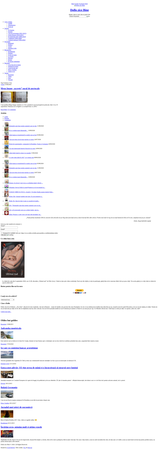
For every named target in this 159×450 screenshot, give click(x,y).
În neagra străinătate (14, 61)
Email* (3, 229)
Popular (6, 118)
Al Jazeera (11, 30)
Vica (24, 447)
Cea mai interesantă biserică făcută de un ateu (22, 148)
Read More (4, 109)
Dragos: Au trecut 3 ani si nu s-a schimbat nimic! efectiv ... (26, 183)
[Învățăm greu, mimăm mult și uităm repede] (7, 437)
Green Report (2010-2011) (16, 35)
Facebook (82, 4)
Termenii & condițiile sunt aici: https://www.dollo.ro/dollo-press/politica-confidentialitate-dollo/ (30, 233)
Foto (9, 78)
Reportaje (11, 75)
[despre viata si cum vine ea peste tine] (79, 5)
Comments (7, 120)
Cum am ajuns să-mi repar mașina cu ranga (21, 139)
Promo (10, 60)
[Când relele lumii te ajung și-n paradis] (6, 153)
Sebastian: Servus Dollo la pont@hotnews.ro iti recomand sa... (27, 187)
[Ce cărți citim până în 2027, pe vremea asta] (6, 157)
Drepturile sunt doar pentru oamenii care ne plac (23, 126)
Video (10, 76)
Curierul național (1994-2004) (16, 40)
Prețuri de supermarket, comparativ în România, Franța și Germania (28, 144)
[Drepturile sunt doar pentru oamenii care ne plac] (6, 126)
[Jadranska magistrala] (7, 338)
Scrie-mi (10, 27)
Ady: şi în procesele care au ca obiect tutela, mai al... (24, 210)
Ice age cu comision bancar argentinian (19, 348)
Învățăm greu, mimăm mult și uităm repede (21, 427)
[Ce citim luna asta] (13, 278)
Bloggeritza (7, 50)
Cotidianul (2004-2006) (15, 38)
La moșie (10, 56)
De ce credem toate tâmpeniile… (18, 130)
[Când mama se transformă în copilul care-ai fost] (6, 135)
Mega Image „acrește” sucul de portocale (20, 88)
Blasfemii (11, 43)
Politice (10, 45)
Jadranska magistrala (11, 328)
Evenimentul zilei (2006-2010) (17, 37)
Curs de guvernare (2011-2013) (17, 33)
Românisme (11, 51)
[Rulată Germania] (7, 397)
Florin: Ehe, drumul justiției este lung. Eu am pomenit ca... (26, 196)
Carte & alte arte (13, 68)
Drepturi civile (12, 48)
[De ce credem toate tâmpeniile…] (6, 130)
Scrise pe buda (12, 55)
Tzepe (10, 46)
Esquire (10, 32)
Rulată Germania (9, 387)
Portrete (10, 53)
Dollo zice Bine (79, 10)
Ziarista (6, 28)
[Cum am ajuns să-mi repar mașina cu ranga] (6, 139)
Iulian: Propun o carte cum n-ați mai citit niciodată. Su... (25, 214)
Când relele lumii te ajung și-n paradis (20, 153)
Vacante (10, 80)
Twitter (76, 4)
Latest (6, 116)
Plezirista (7, 63)
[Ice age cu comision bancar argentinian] (7, 358)
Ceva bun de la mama (14, 65)
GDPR (10, 23)
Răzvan (30, 447)
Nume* (3, 226)
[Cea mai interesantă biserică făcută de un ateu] (6, 148)
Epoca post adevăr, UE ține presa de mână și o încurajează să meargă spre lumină (39, 367)
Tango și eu (11, 71)
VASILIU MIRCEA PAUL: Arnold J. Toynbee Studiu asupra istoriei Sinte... (31, 192)
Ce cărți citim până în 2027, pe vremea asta (21, 157)
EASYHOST (11, 447)
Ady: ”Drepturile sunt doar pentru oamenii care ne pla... (25, 205)
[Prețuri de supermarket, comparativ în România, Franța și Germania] (6, 144)
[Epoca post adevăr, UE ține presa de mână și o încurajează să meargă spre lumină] (7, 377)
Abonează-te (11, 25)
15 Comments (12, 109)
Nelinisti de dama (13, 66)
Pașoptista (7, 41)
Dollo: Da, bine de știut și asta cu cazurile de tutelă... (24, 201)
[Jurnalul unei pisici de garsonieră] (7, 417)
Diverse (10, 58)
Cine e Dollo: (8, 22)
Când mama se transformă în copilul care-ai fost (23, 135)
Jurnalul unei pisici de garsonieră (16, 407)
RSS (86, 4)
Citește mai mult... (6, 311)
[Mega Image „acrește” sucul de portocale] (14, 102)
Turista (6, 73)
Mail (72, 4)
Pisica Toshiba (12, 70)
